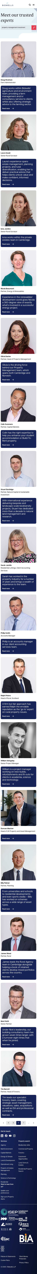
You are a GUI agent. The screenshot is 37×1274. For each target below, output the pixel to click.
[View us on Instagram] (14, 1135)
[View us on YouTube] (10, 1135)
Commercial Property (25, 1149)
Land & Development (8, 1160)
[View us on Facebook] (6, 1135)
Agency (3, 1145)
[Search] (33, 27)
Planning (3, 1174)
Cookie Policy (5, 1260)
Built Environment (7, 1149)
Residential (4, 1182)
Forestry (21, 1153)
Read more (6, 108)
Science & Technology (8, 1178)
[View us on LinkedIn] (2, 1135)
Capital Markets (6, 1153)
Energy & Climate (7, 1156)
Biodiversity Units (24, 1145)
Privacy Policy (24, 1263)
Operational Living (7, 1164)
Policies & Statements (8, 1256)
